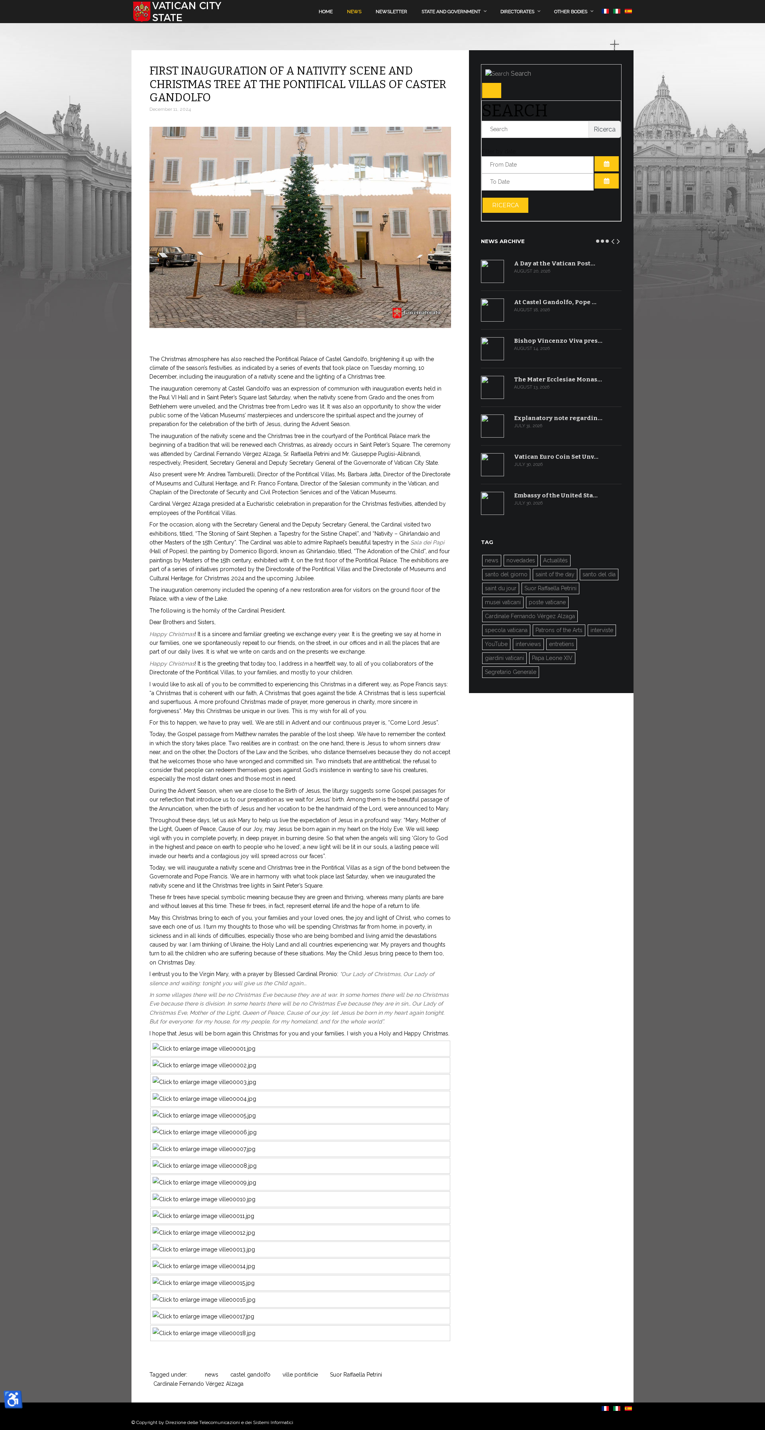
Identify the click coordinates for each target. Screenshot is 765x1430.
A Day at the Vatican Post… (554, 263)
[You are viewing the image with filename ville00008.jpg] (205, 1166)
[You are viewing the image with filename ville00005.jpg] (204, 1115)
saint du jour (500, 588)
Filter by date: (499, 151)
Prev (613, 240)
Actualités (555, 560)
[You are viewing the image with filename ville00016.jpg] (204, 1299)
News (354, 11)
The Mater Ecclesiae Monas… (558, 379)
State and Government (451, 11)
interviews (528, 644)
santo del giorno (506, 574)
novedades (520, 560)
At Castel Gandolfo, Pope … (555, 302)
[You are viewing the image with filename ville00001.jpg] (204, 1048)
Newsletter (391, 11)
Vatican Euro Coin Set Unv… (556, 456)
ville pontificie (300, 1374)
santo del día (599, 574)
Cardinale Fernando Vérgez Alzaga (198, 1384)
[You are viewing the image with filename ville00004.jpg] (204, 1099)
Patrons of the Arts (559, 630)
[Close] (491, 90)
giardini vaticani (504, 658)
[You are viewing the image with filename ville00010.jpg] (204, 1199)
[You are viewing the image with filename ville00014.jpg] (204, 1266)
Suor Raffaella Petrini (356, 1374)
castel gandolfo (250, 1374)
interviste (601, 630)
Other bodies (570, 11)
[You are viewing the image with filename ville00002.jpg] (204, 1065)
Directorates (517, 11)
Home (326, 11)
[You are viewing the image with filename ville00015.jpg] (204, 1283)
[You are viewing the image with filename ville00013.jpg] (204, 1249)
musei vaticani (503, 602)
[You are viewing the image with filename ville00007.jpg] (204, 1149)
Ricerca (505, 205)
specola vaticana (506, 630)
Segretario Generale (510, 672)
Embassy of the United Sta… (556, 495)
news (211, 1374)
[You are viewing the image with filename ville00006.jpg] (205, 1132)
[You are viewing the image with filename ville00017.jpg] (203, 1316)
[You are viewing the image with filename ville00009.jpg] (204, 1182)
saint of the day (555, 574)
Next (619, 240)
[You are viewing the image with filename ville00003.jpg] (204, 1082)
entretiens (561, 644)
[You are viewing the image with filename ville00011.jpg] (203, 1216)
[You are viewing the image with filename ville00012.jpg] (204, 1233)
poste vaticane (547, 602)
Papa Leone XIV (552, 658)
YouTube (496, 644)
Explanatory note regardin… (558, 418)
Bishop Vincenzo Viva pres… (558, 340)
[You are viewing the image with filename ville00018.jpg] (204, 1333)
